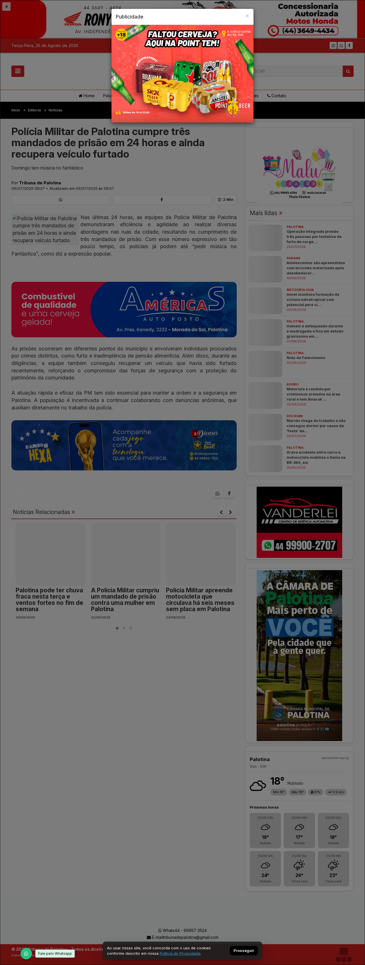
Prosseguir (244, 950)
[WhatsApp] (26, 953)
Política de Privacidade (180, 953)
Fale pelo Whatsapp (55, 953)
